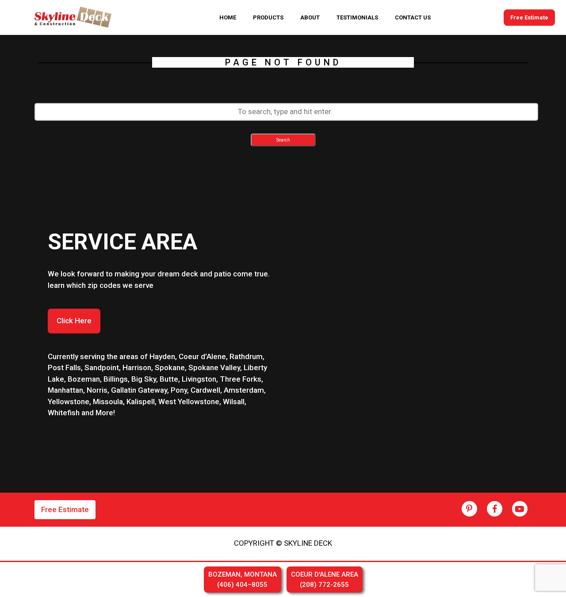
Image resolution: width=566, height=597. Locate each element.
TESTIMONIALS (357, 17)
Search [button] (283, 140)
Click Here (74, 320)
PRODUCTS (268, 17)
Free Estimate (529, 17)
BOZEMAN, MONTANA (242, 579)
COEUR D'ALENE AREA (324, 579)
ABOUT (310, 17)
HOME (227, 17)
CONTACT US (413, 17)
